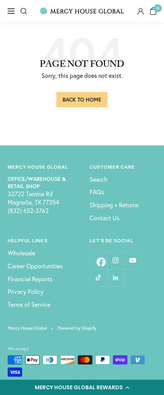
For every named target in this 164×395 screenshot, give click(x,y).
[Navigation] (11, 11)
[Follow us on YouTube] (132, 260)
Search (99, 179)
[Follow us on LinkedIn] (115, 277)
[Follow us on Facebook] (98, 260)
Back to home (82, 99)
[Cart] (153, 11)
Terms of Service (29, 304)
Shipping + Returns (114, 205)
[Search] (24, 11)
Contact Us (104, 218)
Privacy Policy (25, 291)
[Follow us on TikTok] (98, 277)
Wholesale (21, 253)
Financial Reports (30, 279)
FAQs (97, 192)
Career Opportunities (35, 266)
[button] (82, 387)
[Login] (140, 11)
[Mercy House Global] (82, 11)
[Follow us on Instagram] (115, 260)
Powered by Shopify (77, 328)
